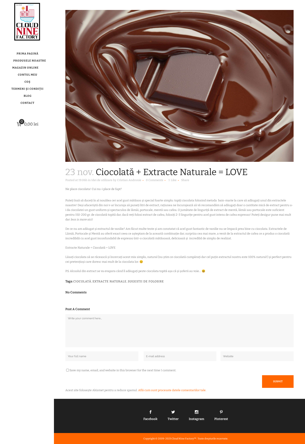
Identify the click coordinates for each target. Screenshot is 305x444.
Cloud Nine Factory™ (184, 438)
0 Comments (154, 180)
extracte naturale (110, 281)
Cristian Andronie (129, 180)
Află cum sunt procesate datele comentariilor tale (172, 390)
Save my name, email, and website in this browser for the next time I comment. (123, 370)
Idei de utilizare (101, 180)
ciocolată (82, 281)
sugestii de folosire (146, 281)
